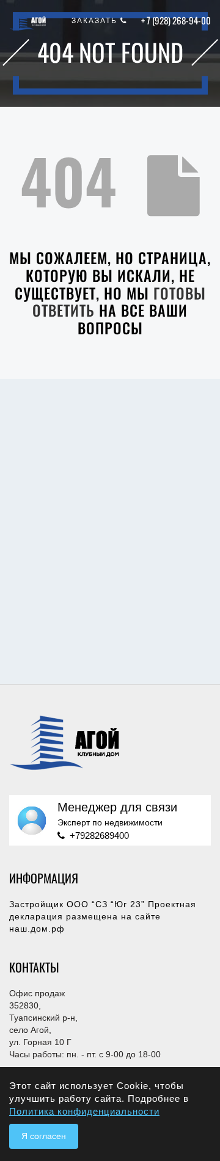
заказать (96, 20)
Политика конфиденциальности (84, 1111)
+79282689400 (99, 835)
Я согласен (43, 1136)
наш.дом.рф (37, 928)
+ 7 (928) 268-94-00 (176, 20)
